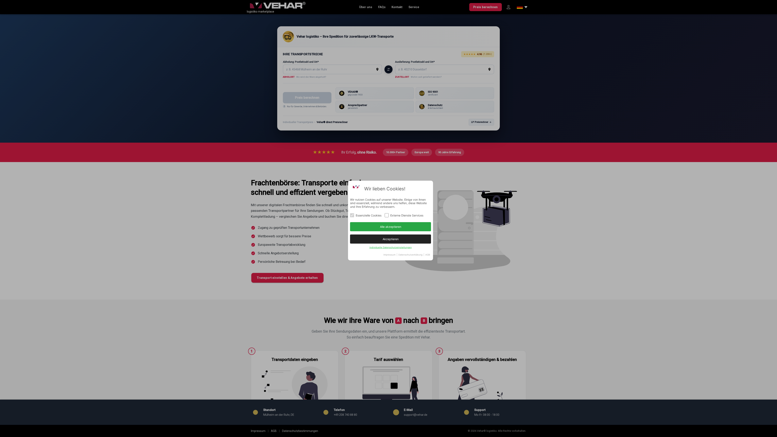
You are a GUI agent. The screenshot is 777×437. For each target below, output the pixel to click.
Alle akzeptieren (390, 226)
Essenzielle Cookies (368, 215)
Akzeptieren (391, 239)
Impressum (389, 254)
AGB (427, 254)
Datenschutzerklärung (410, 254)
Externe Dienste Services (406, 215)
